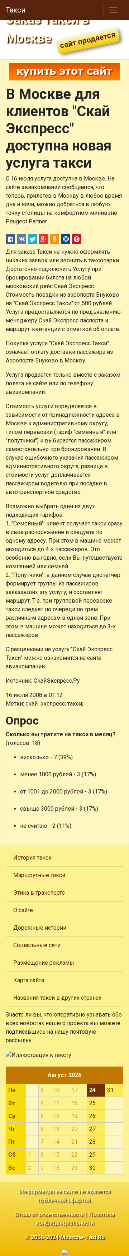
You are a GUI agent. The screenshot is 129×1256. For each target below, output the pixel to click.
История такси (32, 857)
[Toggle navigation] (113, 10)
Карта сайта (28, 980)
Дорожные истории (39, 927)
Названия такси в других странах (57, 997)
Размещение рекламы (43, 962)
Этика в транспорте (39, 892)
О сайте (23, 910)
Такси (15, 10)
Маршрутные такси (39, 875)
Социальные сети (37, 945)
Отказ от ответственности (49, 1214)
